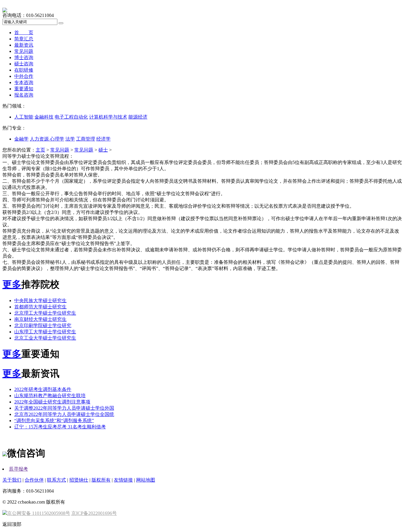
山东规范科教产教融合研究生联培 (50, 395)
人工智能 (23, 116)
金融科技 (43, 116)
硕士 (103, 149)
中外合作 (23, 76)
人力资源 (40, 138)
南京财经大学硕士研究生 (40, 319)
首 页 (23, 32)
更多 (11, 284)
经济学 (103, 138)
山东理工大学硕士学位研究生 (45, 331)
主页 (40, 149)
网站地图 (145, 479)
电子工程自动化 (71, 116)
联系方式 (56, 479)
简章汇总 (23, 38)
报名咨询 (23, 94)
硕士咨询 (23, 63)
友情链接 (123, 479)
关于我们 (11, 479)
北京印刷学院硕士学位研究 (42, 325)
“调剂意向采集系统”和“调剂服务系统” (54, 420)
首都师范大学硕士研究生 (40, 306)
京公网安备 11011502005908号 (38, 513)
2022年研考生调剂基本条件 (42, 389)
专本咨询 (23, 82)
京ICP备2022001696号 (94, 513)
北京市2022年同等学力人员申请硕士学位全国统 (64, 414)
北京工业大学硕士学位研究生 (45, 337)
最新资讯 (23, 45)
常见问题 (23, 51)
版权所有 (101, 479)
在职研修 (23, 69)
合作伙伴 (34, 479)
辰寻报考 (18, 468)
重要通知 (23, 88)
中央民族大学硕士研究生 (40, 300)
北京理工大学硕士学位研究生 (45, 313)
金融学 (21, 138)
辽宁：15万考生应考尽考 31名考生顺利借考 (60, 426)
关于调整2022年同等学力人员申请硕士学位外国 (64, 408)
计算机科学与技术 (108, 116)
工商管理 (85, 138)
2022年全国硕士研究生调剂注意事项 (52, 401)
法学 (70, 138)
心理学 (57, 138)
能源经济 (137, 116)
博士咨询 (23, 57)
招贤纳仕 (78, 479)
